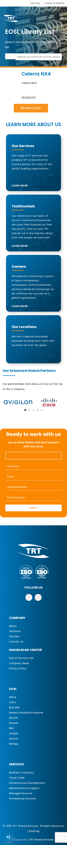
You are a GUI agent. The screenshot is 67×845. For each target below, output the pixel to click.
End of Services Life (21, 658)
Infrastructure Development (27, 783)
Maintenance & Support (24, 788)
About (13, 626)
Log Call (11, 834)
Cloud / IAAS (17, 778)
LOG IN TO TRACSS (54, 3)
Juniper (14, 733)
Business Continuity (21, 772)
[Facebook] (28, 597)
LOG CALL (35, 3)
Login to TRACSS (11, 838)
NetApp (13, 744)
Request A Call (31, 108)
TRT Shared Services (41, 839)
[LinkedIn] (38, 597)
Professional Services (22, 798)
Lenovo (13, 738)
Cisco (12, 702)
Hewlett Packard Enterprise (26, 712)
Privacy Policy (17, 668)
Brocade (14, 707)
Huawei (13, 723)
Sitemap (34, 831)
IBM (11, 728)
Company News (19, 663)
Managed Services (20, 793)
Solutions (15, 631)
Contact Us (16, 641)
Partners (14, 636)
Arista (12, 697)
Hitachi (13, 718)
